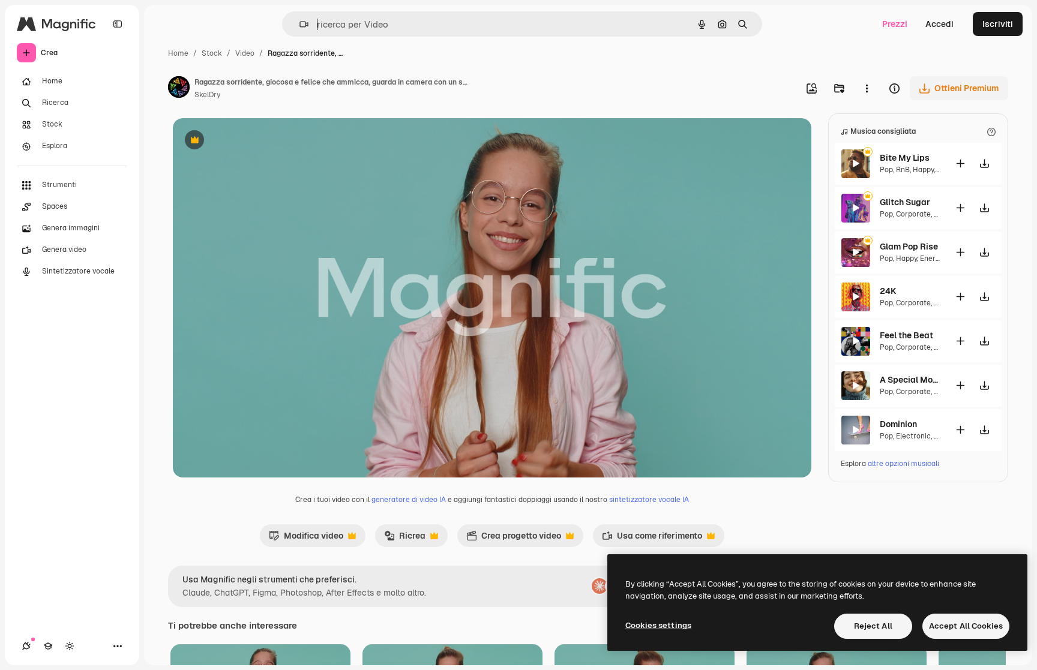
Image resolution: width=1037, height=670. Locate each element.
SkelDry (207, 95)
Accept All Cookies (966, 626)
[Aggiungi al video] (960, 163)
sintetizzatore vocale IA (649, 499)
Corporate (913, 214)
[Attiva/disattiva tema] (69, 646)
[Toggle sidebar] (117, 24)
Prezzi (894, 24)
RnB (903, 170)
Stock (212, 53)
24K (888, 291)
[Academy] (48, 646)
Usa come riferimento (652, 538)
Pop (886, 170)
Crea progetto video (513, 538)
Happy (923, 170)
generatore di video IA (408, 499)
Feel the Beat (906, 335)
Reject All (873, 626)
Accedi (939, 24)
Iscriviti (997, 24)
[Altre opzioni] (867, 88)
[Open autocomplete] (299, 24)
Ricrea (404, 538)
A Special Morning (910, 379)
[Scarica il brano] (984, 163)
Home (178, 53)
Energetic (936, 258)
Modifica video (306, 538)
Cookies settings (658, 625)
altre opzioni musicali (903, 463)
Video (244, 53)
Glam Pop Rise (909, 246)
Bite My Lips (905, 157)
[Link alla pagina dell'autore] (179, 88)
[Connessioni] (26, 646)
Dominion (898, 424)
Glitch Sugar (905, 202)
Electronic (913, 436)
